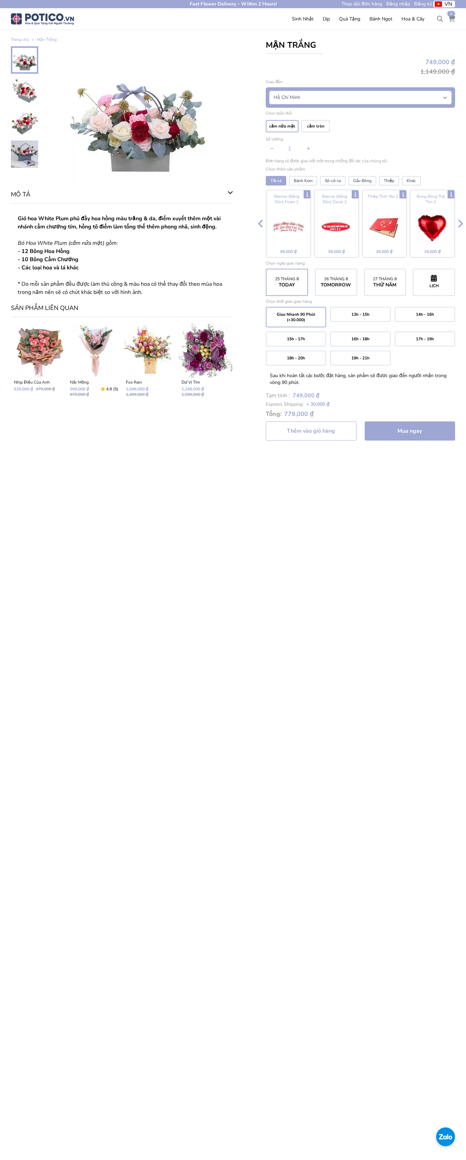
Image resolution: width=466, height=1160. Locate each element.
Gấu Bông (362, 180)
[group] (360, 224)
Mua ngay (409, 431)
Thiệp (389, 180)
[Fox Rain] (150, 363)
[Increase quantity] (308, 149)
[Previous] (260, 224)
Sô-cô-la (333, 180)
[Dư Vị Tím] (206, 363)
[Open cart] (451, 19)
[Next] (460, 224)
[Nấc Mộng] (94, 363)
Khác (411, 180)
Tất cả (276, 180)
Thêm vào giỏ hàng (311, 431)
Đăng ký (423, 4)
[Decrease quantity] (272, 149)
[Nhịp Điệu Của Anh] (38, 363)
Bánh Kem (303, 180)
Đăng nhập (398, 4)
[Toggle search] (440, 19)
